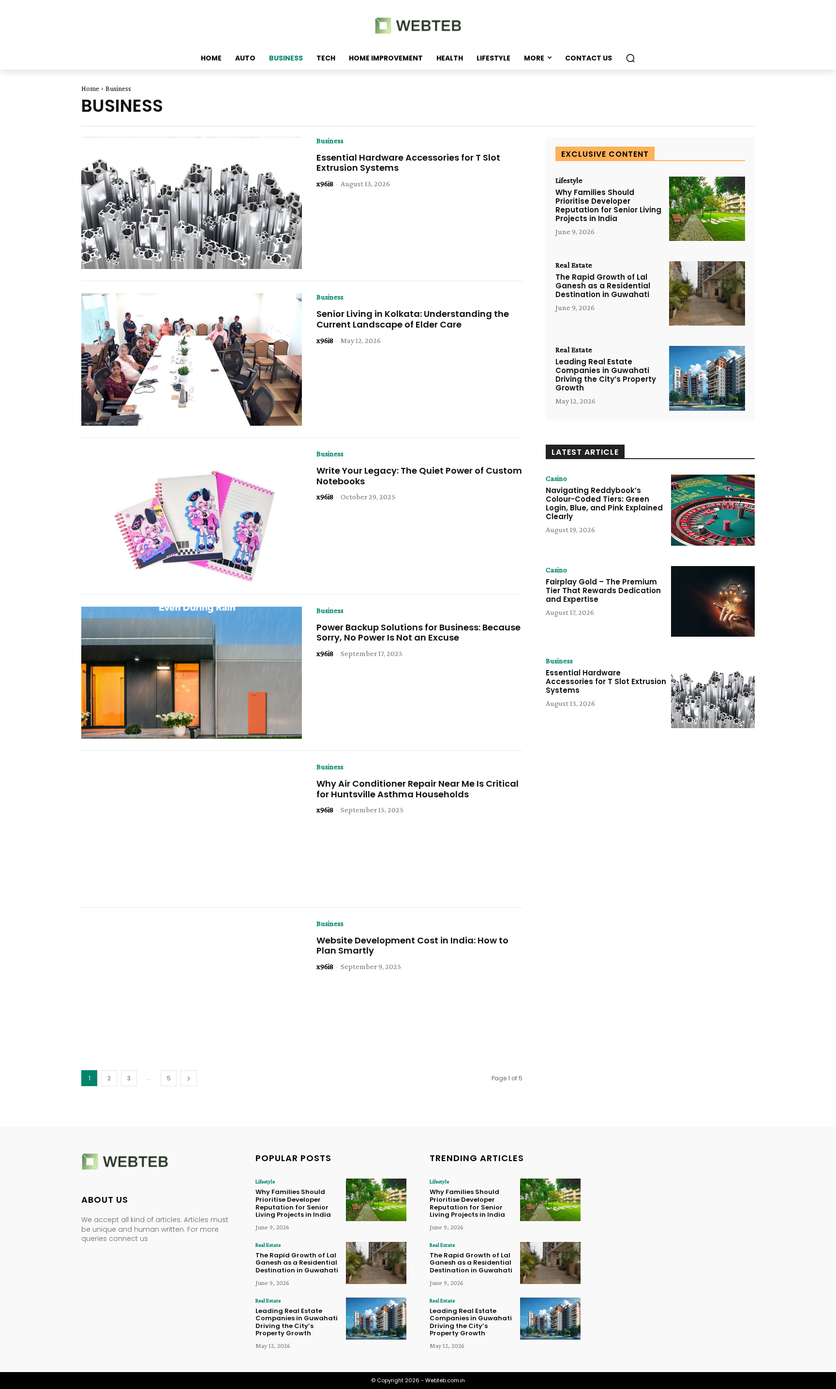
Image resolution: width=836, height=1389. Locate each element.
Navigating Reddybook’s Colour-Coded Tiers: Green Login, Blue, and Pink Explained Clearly (604, 503)
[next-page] (188, 1078)
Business (329, 141)
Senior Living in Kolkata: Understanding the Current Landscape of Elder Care (412, 319)
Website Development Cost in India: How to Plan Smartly (412, 945)
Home (90, 88)
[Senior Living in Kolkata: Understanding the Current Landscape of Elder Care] (191, 359)
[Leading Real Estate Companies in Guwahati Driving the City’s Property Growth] (707, 378)
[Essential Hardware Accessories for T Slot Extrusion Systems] (191, 203)
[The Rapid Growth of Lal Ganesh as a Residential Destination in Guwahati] (707, 293)
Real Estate (573, 265)
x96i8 (324, 183)
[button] (630, 58)
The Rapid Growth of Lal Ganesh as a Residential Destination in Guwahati (602, 285)
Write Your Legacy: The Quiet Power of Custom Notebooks (419, 475)
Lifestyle (568, 180)
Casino (556, 478)
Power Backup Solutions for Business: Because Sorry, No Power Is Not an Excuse (418, 632)
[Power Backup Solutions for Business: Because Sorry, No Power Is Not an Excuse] (191, 673)
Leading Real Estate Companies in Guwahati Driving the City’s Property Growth (605, 375)
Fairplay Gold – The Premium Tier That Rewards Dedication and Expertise (603, 590)
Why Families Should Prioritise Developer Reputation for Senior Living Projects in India (608, 205)
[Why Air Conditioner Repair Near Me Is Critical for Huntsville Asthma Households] (191, 829)
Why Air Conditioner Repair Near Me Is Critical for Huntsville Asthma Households (417, 788)
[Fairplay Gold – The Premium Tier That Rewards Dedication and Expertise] (713, 601)
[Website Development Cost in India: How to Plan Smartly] (191, 986)
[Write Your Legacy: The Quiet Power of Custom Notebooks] (191, 516)
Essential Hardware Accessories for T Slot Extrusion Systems (408, 162)
